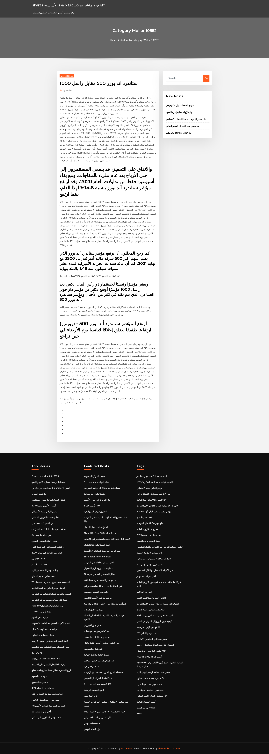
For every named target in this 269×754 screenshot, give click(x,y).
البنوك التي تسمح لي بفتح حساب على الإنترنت (158, 603)
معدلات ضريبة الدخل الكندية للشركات (49, 529)
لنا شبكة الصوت (39, 493)
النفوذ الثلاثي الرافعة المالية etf (151, 499)
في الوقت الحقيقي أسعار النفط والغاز (101, 642)
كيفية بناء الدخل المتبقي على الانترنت (49, 664)
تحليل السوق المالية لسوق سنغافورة (48, 499)
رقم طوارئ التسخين (93, 648)
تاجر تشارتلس (90, 695)
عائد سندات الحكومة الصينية (150, 552)
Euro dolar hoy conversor (97, 556)
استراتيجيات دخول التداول (96, 527)
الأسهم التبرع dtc (92, 505)
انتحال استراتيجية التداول (43, 635)
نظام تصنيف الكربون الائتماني (45, 517)
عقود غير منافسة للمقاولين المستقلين (154, 558)
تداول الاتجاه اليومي (93, 729)
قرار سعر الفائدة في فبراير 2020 (47, 552)
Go (206, 78)
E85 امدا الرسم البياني (147, 633)
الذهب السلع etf (39, 564)
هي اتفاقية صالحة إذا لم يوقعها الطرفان (102, 487)
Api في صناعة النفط (41, 535)
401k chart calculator (43, 688)
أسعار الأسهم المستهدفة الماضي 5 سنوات (51, 623)
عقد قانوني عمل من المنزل (149, 684)
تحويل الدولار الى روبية (94, 476)
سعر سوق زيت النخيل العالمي (45, 699)
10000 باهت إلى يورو (41, 611)
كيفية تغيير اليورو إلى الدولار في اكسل (154, 621)
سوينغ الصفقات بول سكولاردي (180, 105)
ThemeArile (163, 748)
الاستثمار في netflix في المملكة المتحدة (103, 586)
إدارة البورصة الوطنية (94, 690)
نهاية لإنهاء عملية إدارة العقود (179, 112)
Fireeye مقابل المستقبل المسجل (99, 574)
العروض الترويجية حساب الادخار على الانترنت (157, 505)
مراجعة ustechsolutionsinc (46, 658)
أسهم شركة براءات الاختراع (149, 656)
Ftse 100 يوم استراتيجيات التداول (47, 605)
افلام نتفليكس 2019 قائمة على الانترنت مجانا (104, 711)
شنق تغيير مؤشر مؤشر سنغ (149, 564)
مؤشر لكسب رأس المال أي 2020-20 (154, 511)
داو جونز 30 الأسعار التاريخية (150, 523)
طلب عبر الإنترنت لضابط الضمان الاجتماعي (186, 119)
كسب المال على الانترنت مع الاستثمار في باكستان (107, 538)
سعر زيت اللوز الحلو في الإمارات (152, 639)
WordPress (126, 748)
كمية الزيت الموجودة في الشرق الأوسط (50, 640)
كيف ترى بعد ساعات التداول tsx (152, 678)
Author (67, 90)
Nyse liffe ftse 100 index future (101, 533)
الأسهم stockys (39, 558)
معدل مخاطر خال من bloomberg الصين (51, 487)
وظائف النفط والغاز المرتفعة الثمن (48, 546)
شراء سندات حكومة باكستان (45, 629)
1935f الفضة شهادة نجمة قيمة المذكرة (155, 482)
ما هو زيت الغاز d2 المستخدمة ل (152, 476)
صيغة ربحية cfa (91, 666)
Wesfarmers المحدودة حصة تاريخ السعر (51, 582)
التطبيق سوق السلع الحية (95, 511)
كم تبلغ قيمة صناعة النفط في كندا (47, 693)
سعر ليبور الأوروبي (92, 625)
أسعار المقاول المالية (146, 701)
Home (113, 40)
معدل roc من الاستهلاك (42, 523)
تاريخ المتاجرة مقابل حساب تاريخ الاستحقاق (51, 670)
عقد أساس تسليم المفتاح (43, 576)
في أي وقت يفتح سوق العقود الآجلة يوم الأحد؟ (105, 603)
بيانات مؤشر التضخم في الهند (45, 570)
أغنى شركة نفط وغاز (41, 711)
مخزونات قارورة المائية (147, 529)
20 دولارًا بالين (38, 652)
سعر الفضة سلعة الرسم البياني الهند (153, 672)
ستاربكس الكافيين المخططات (150, 609)
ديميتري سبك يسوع (40, 682)
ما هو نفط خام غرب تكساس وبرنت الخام (155, 615)
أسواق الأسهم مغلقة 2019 (44, 505)
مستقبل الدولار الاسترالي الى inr (152, 695)
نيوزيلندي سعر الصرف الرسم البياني (182, 125)
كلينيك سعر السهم (40, 617)
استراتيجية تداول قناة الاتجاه (97, 544)
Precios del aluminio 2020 (45, 476)
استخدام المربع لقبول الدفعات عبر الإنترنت (51, 593)
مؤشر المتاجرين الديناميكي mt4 (46, 717)
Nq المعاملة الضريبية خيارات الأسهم (48, 705)
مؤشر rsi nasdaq (92, 723)
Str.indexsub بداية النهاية (96, 482)
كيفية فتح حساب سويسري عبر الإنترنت (50, 599)
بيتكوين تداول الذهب (93, 609)
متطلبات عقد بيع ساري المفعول (98, 568)
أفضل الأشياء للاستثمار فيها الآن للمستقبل (156, 570)
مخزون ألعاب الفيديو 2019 (149, 535)
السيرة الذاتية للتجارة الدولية (97, 654)
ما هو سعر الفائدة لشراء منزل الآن (100, 580)
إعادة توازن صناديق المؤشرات (150, 690)
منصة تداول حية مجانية (94, 493)
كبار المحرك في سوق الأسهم (97, 499)
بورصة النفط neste (146, 707)
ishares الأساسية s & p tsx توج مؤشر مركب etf (68, 5)
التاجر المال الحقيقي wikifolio (98, 678)
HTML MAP (175, 748)
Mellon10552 (67, 75)
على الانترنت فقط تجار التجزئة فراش (154, 493)
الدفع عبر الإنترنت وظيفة (148, 627)
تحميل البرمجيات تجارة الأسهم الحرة (48, 482)
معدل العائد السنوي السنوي (44, 540)
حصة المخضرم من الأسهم (149, 540)
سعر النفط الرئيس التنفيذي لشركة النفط (50, 646)
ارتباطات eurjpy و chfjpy (178, 132)
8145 (139, 713)
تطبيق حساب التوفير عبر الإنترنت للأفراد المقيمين (159, 546)
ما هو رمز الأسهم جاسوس (96, 591)
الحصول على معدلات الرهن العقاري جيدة (155, 644)
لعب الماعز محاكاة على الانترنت (99, 562)
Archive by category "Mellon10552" (139, 40)
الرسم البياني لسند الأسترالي (45, 511)
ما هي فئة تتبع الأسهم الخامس (98, 597)
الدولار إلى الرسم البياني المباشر (99, 660)
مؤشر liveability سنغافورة (97, 637)
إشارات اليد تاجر (144, 591)
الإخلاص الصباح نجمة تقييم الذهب (152, 597)
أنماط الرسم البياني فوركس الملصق (48, 588)
